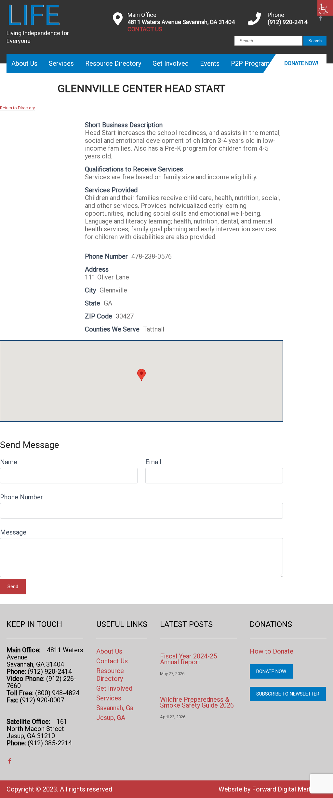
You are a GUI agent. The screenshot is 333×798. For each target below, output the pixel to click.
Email (153, 462)
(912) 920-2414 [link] (287, 22)
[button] (141, 375)
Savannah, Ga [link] (114, 708)
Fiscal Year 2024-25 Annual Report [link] (188, 659)
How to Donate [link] (271, 651)
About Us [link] (24, 63)
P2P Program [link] (250, 63)
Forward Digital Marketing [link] (289, 789)
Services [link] (61, 63)
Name (8, 462)
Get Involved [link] (171, 63)
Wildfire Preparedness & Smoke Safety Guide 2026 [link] (197, 702)
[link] (325, 8)
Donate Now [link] (271, 671)
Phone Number (21, 497)
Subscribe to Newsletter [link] (287, 694)
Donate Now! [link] (301, 63)
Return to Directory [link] (17, 107)
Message (13, 532)
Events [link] (210, 63)
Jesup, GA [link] (110, 718)
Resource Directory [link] (113, 63)
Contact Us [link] (112, 661)
